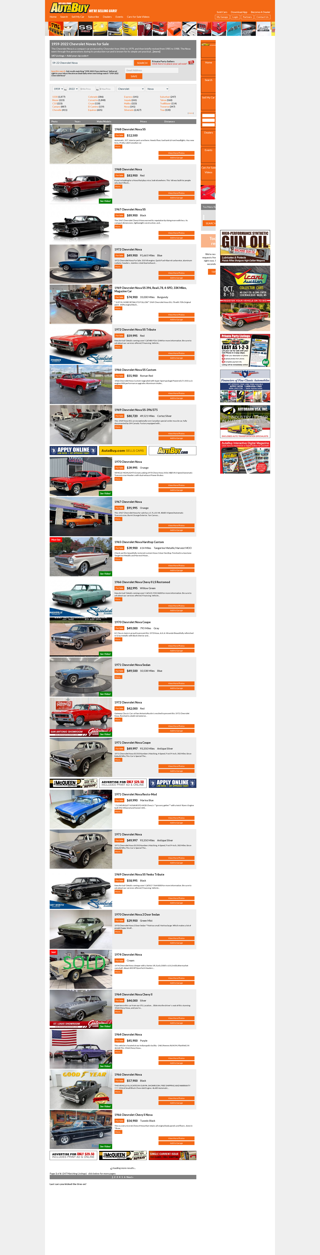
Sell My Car (78, 16)
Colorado (93, 96)
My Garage (222, 17)
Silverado (129, 109)
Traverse (164, 106)
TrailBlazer (165, 103)
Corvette (93, 100)
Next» (129, 1177)
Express (128, 96)
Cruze (91, 103)
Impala (127, 100)
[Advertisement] (245, 61)
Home (53, 16)
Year (77, 121)
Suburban (165, 96)
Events (119, 16)
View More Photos (176, 153)
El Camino (93, 106)
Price (143, 121)
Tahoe (163, 100)
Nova (127, 106)
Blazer (55, 100)
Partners (247, 17)
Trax (162, 109)
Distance (169, 121)
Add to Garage (176, 157)
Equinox (92, 109)
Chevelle (57, 109)
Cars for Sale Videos (138, 16)
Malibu (127, 103)
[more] (156, 51)
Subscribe (93, 16)
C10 (54, 103)
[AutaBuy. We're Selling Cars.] (83, 7)
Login (235, 17)
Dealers (107, 16)
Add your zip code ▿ (77, 55)
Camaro (56, 106)
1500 (55, 96)
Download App (239, 12)
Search (64, 16)
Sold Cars (222, 12)
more (191, 113)
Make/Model (103, 121)
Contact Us (262, 17)
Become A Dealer (260, 12)
